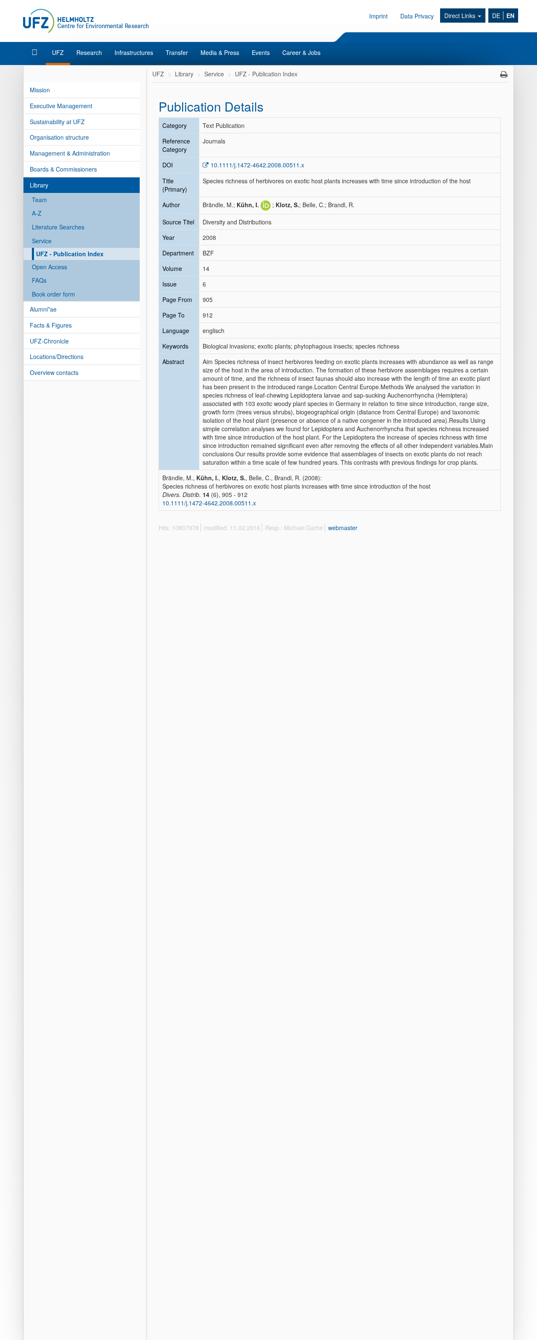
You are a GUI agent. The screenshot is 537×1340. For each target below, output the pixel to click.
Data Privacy (417, 16)
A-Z (37, 213)
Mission (40, 90)
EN (510, 15)
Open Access (49, 267)
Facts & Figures (51, 325)
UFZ (58, 52)
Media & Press (220, 52)
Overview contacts (54, 372)
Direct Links (460, 15)
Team (39, 199)
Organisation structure (59, 137)
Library (39, 185)
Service (42, 241)
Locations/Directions (56, 356)
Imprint (378, 16)
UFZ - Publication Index (70, 254)
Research (89, 52)
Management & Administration (70, 153)
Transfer (177, 52)
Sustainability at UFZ (57, 121)
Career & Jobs (301, 52)
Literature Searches (58, 227)
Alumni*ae (43, 309)
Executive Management (61, 105)
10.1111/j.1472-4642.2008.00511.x (257, 165)
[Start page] (35, 52)
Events (261, 52)
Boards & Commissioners (63, 169)
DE (496, 15)
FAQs (39, 280)
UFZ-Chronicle (49, 341)
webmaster (342, 527)
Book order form (53, 294)
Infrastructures (134, 52)
